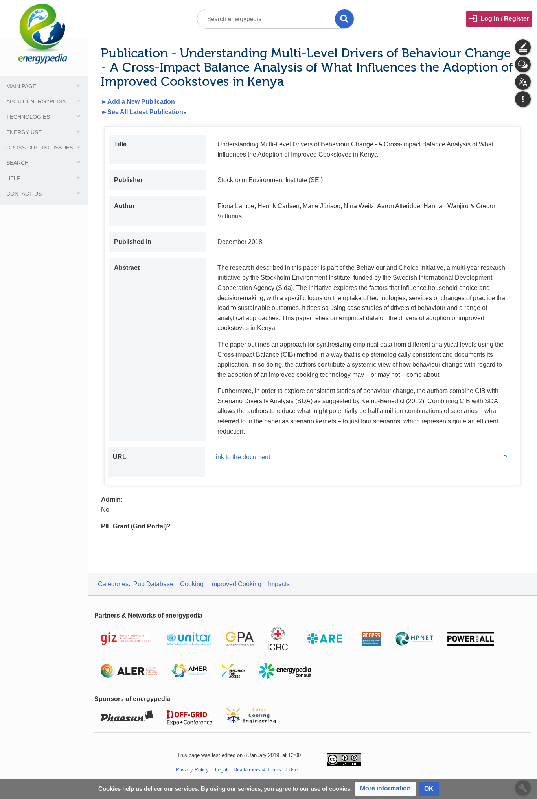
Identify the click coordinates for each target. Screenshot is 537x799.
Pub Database (153, 584)
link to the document (242, 457)
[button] (385, 789)
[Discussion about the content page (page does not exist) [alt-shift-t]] (523, 64)
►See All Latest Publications (144, 112)
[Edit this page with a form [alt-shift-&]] (523, 47)
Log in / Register (504, 18)
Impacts (279, 584)
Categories (113, 584)
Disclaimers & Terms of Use (266, 770)
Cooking (192, 584)
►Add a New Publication (138, 101)
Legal (221, 770)
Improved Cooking (235, 584)
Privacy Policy (192, 770)
